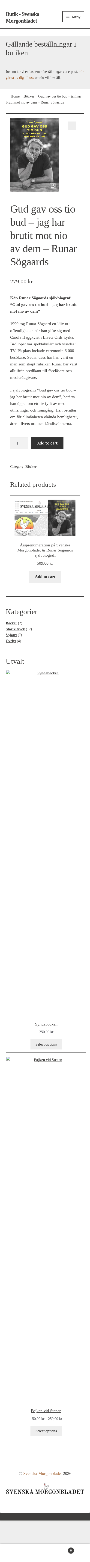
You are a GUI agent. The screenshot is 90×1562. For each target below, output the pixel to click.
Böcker (29, 96)
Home (15, 96)
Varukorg (58, 1548)
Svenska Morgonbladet (42, 1473)
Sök (22, 1553)
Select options (46, 1044)
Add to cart (47, 443)
